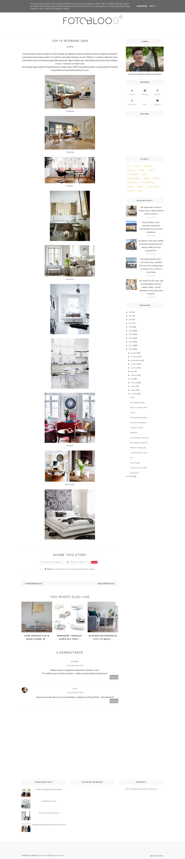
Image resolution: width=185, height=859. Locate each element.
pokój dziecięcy (132, 182)
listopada (134, 356)
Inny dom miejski (136, 427)
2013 (131, 338)
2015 (131, 331)
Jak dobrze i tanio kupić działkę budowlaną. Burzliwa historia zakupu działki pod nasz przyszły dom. (151, 245)
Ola (75, 688)
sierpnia (134, 368)
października (135, 360)
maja (132, 379)
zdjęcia (92, 569)
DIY (128, 166)
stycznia (134, 393)
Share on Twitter (78, 562)
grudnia (134, 353)
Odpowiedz (114, 677)
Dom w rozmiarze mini (138, 407)
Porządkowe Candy (49, 801)
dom (53, 569)
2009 (131, 476)
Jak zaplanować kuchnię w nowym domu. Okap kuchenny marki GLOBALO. (151, 210)
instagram (144, 94)
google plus (132, 104)
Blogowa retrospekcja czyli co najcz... (103, 637)
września (134, 364)
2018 (131, 319)
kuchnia (151, 170)
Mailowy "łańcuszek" (138, 448)
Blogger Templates (57, 855)
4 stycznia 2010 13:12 (75, 665)
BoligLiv (70, 445)
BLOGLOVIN (157, 104)
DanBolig (70, 111)
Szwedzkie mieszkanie (138, 417)
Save (95, 562)
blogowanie (148, 166)
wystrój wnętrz (83, 569)
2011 (131, 345)
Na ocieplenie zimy (137, 402)
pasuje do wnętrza (133, 178)
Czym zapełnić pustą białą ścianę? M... (36, 637)
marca (133, 386)
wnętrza (73, 569)
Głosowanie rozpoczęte (139, 437)
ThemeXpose (43, 855)
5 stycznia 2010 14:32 (75, 692)
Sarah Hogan (135, 463)
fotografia (60, 569)
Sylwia (75, 661)
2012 (131, 342)
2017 (131, 323)
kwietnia (134, 382)
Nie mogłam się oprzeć (139, 442)
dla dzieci (141, 170)
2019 (131, 316)
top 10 (66, 569)
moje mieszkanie (133, 174)
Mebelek (133, 432)
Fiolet (132, 397)
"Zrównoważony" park (138, 453)
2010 (131, 349)
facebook (132, 94)
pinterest (157, 94)
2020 (131, 312)
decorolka (131, 170)
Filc (131, 458)
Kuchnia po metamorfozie (49, 813)
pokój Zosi (156, 178)
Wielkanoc (136, 166)
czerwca (134, 375)
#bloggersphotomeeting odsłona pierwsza (49, 824)
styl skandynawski (147, 182)
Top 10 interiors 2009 (138, 468)
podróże (146, 178)
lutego (133, 390)
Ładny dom (131, 191)
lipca (132, 371)
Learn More (141, 6)
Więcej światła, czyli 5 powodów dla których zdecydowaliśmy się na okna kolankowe (151, 227)
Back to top (156, 856)
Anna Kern (70, 279)
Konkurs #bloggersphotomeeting (49, 789)
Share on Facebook (53, 562)
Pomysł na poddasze (138, 422)
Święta (140, 191)
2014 (131, 334)
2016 (131, 327)
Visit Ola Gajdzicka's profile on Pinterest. (141, 789)
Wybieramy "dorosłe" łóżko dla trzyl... (70, 637)
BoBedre (69, 186)
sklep (145, 104)
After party (134, 473)
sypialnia (130, 186)
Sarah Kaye (70, 484)
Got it (152, 6)
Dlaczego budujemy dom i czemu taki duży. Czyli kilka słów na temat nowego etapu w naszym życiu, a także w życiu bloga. (151, 265)
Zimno (132, 412)
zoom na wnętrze (153, 186)
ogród (144, 174)
